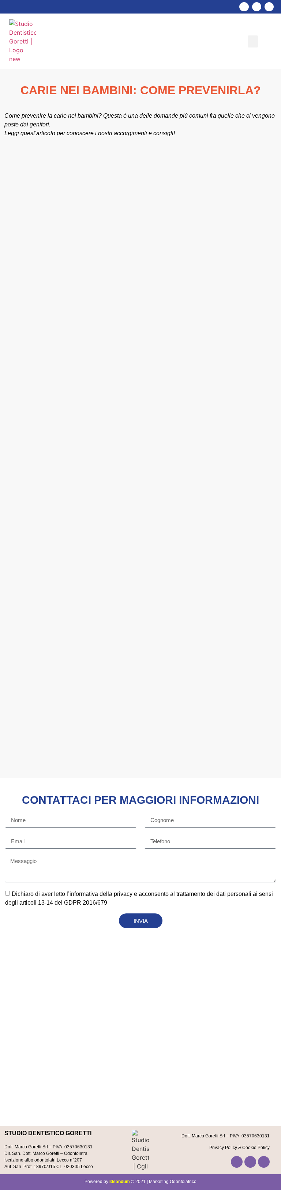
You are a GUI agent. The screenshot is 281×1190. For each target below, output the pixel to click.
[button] (253, 41)
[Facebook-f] (243, 6)
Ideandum (119, 1181)
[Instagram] (256, 6)
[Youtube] (269, 6)
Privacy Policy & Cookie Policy (239, 1147)
